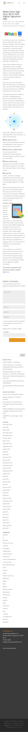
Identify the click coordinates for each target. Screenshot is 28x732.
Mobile (17, 23)
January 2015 (6, 509)
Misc (4, 584)
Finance (13, 23)
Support (5, 608)
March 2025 (6, 430)
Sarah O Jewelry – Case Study (11, 362)
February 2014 (7, 525)
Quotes (5, 597)
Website (15, 26)
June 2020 (5, 454)
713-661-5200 (7, 640)
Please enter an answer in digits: (12, 329)
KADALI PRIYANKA (8, 409)
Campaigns (6, 548)
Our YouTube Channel (9, 648)
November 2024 (7, 435)
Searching (6, 606)
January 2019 (6, 460)
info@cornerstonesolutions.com (12, 642)
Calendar (5, 546)
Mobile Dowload (7, 589)
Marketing (6, 578)
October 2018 (7, 468)
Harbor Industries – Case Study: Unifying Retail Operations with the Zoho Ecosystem (13, 367)
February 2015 (7, 506)
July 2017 (5, 484)
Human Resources (8, 576)
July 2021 (5, 452)
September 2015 (7, 501)
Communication (7, 554)
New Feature (6, 592)
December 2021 (7, 443)
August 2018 (6, 474)
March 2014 (6, 523)
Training (5, 614)
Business (5, 540)
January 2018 (6, 482)
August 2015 (6, 504)
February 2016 (7, 498)
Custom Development (9, 559)
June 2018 (5, 479)
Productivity (6, 26)
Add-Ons (5, 535)
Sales (11, 26)
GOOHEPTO (6, 416)
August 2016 (6, 490)
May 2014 (5, 517)
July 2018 (5, 476)
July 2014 (5, 512)
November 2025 (7, 424)
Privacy (6, 725)
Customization (7, 562)
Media (4, 581)
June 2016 (5, 493)
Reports (5, 600)
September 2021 (7, 446)
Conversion (6, 557)
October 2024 (7, 438)
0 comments (21, 26)
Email (8, 23)
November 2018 (7, 465)
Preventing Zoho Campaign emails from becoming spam (12, 404)
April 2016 (6, 495)
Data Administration (9, 565)
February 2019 (7, 457)
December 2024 (7, 433)
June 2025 (5, 427)
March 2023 (6, 441)
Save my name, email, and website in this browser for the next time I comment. (14, 323)
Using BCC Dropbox (17, 394)
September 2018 (7, 471)
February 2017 (7, 487)
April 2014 (6, 520)
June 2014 (5, 514)
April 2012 (6, 528)
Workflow (5, 622)
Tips (4, 611)
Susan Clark (7, 21)
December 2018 (7, 463)
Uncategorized (7, 616)
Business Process (8, 543)
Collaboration (7, 551)
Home (4, 573)
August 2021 (6, 449)
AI (3, 537)
